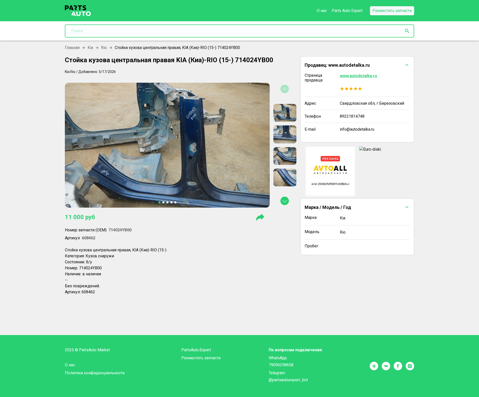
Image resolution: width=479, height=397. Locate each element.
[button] (357, 65)
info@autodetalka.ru (357, 129)
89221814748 (352, 116)
